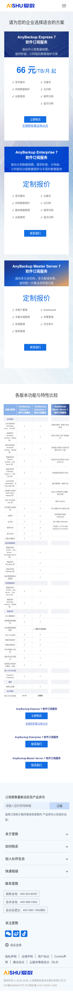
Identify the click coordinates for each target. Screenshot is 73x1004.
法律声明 (27, 956)
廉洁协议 (18, 962)
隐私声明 (10, 956)
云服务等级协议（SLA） (44, 962)
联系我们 (35, 233)
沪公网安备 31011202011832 (41, 985)
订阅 (59, 806)
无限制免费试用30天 (35, 126)
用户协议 (43, 956)
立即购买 (35, 119)
